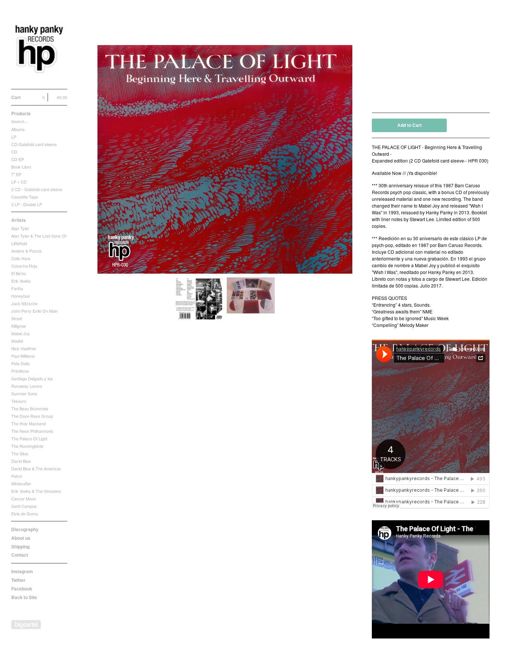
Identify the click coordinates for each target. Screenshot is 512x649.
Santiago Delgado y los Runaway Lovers (32, 382)
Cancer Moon (23, 498)
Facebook (21, 588)
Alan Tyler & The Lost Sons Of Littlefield (38, 239)
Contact (19, 554)
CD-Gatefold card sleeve (34, 144)
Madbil (17, 341)
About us (20, 538)
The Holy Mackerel (28, 423)
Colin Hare (20, 258)
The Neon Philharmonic (32, 431)
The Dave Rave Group (32, 416)
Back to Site (24, 597)
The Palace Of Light (29, 438)
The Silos (19, 453)
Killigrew (18, 326)
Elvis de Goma (24, 513)
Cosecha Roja (24, 266)
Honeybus (20, 296)
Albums (18, 129)
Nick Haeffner (23, 348)
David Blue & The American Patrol (36, 472)
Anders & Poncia (26, 251)
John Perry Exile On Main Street (34, 314)
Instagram (22, 571)
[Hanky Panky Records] (39, 48)
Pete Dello (20, 363)
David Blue (21, 461)
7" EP (16, 174)
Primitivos (20, 371)
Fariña (17, 288)
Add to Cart (409, 125)
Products (21, 113)
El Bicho (18, 273)
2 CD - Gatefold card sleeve (36, 189)
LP (13, 137)
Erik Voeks (21, 281)
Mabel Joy (20, 333)
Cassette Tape (24, 197)
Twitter (18, 580)
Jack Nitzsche (24, 303)
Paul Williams (23, 356)
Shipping (20, 546)
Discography (25, 529)
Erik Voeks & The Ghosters (36, 491)
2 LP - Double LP (26, 204)
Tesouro (18, 401)
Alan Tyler (20, 228)
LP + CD (19, 182)
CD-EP (17, 159)
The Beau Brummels (29, 408)
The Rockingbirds (27, 446)
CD (14, 152)
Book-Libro (21, 167)
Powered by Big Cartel (26, 624)
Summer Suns (24, 393)
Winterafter (21, 483)
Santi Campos (24, 506)
